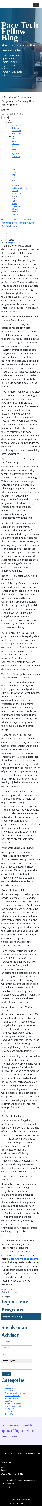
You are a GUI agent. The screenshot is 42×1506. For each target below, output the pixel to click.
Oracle (14, 196)
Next (11, 1289)
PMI (13, 198)
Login (3, 1470)
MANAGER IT (17, 133)
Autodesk (15, 143)
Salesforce (16, 206)
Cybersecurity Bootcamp (15, 1393)
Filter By (8, 120)
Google (14, 164)
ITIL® (14, 180)
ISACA (14, 175)
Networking (16, 193)
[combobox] (14, 114)
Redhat (14, 204)
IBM (13, 170)
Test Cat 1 (15, 211)
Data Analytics (10, 1401)
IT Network (16, 128)
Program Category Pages (13, 1317)
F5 (12, 162)
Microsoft (15, 185)
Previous (5, 1289)
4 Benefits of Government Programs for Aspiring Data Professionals (17, 222)
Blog (2, 1468)
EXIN (13, 159)
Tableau (15, 209)
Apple (14, 141)
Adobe (14, 138)
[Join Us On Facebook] (3, 1458)
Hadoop (15, 167)
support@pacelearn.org (11, 1487)
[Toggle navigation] (36, 5)
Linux (14, 183)
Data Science (10, 1388)
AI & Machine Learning (14, 1406)
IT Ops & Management (14, 1390)
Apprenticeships (11, 1398)
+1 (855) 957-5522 (9, 1483)
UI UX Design (10, 1411)
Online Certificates (12, 1396)
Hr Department (18, 125)
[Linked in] (30, 1458)
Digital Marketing (12, 1414)
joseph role (16, 130)
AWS (13, 146)
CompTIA (15, 154)
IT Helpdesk (9, 1409)
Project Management (13, 1385)
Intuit (14, 172)
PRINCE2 (15, 201)
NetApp (15, 190)
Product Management (14, 1403)
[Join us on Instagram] (16, 1458)
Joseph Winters (14, 242)
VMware (15, 214)
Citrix (14, 151)
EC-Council (16, 157)
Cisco (14, 149)
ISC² (13, 177)
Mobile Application (19, 188)
